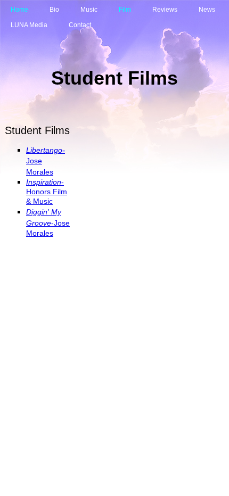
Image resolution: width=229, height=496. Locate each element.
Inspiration (43, 182)
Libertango (44, 150)
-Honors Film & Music (46, 191)
